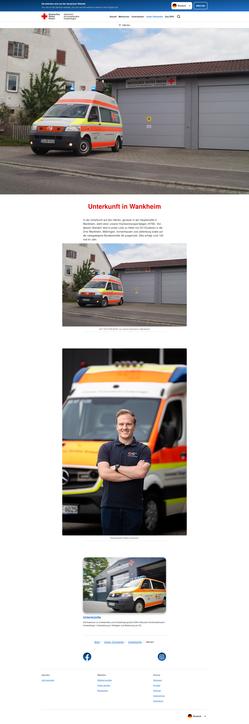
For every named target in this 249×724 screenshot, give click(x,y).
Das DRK (169, 16)
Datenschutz (159, 695)
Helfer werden (103, 685)
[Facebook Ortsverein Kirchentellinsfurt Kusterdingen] (87, 657)
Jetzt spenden (48, 680)
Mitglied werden (104, 680)
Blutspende (102, 690)
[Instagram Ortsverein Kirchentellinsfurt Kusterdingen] (162, 657)
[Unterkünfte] (124, 585)
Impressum (158, 700)
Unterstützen (137, 16)
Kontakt (156, 685)
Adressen (157, 680)
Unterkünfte (92, 617)
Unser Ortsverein (154, 16)
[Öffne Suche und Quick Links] (179, 17)
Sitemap (157, 690)
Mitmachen (124, 16)
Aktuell (113, 16)
